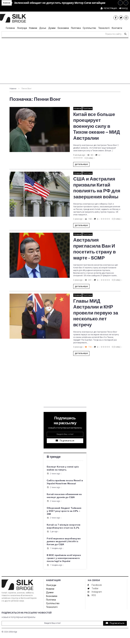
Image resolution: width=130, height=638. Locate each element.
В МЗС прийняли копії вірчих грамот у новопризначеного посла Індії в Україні (64, 558)
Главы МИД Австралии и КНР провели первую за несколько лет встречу (95, 313)
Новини (13, 88)
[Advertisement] (65, 62)
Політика (87, 108)
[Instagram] (126, 18)
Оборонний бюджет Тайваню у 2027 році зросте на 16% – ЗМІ (64, 511)
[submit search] (125, 34)
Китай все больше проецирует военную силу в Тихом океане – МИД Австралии (96, 126)
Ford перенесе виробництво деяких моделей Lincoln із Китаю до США (64, 541)
